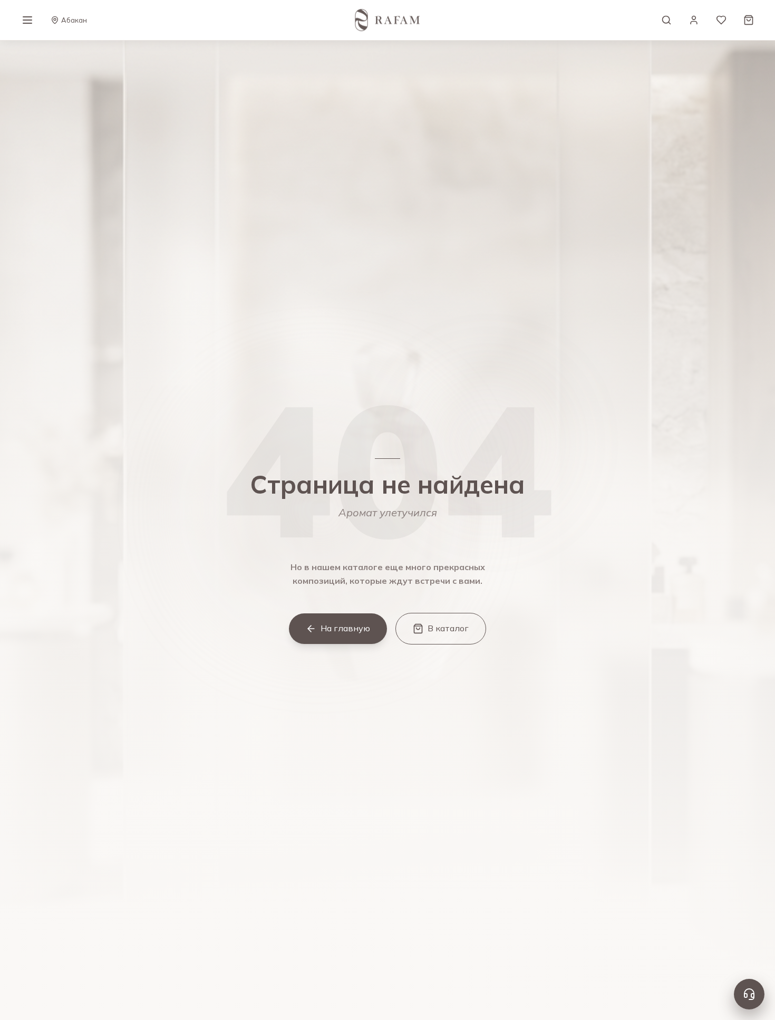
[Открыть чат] (749, 994)
